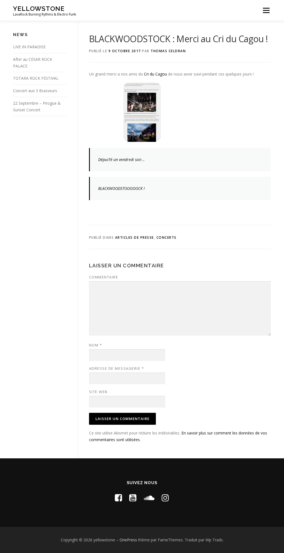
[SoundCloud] (149, 497)
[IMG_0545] (142, 112)
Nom (95, 345)
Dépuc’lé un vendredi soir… (121, 159)
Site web (98, 391)
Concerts (166, 237)
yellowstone (39, 8)
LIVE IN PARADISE (29, 46)
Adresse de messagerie (116, 368)
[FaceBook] (118, 497)
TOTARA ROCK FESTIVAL (36, 78)
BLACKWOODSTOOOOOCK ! (121, 188)
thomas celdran (168, 51)
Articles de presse (134, 237)
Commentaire (103, 277)
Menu (266, 10)
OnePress (128, 539)
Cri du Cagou (155, 74)
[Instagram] (165, 497)
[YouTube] (132, 497)
